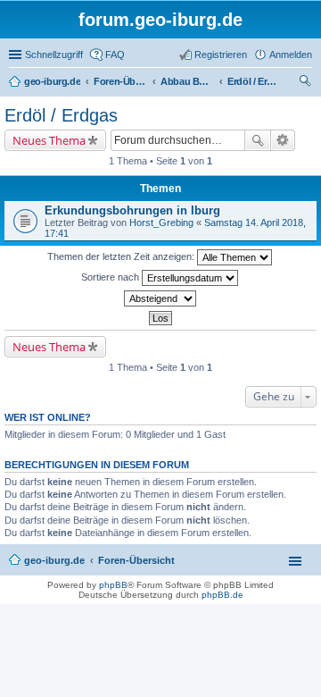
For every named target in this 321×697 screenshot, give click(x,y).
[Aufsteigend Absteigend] (160, 298)
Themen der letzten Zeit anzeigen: (122, 256)
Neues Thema (49, 140)
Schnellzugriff (54, 54)
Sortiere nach (111, 277)
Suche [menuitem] (306, 83)
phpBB (113, 585)
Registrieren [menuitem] (220, 54)
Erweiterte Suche (283, 140)
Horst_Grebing (161, 222)
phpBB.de (222, 595)
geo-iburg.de (54, 560)
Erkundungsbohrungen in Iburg (132, 210)
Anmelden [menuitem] (290, 54)
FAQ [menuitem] (115, 54)
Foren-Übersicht (136, 560)
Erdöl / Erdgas (61, 115)
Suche (257, 140)
